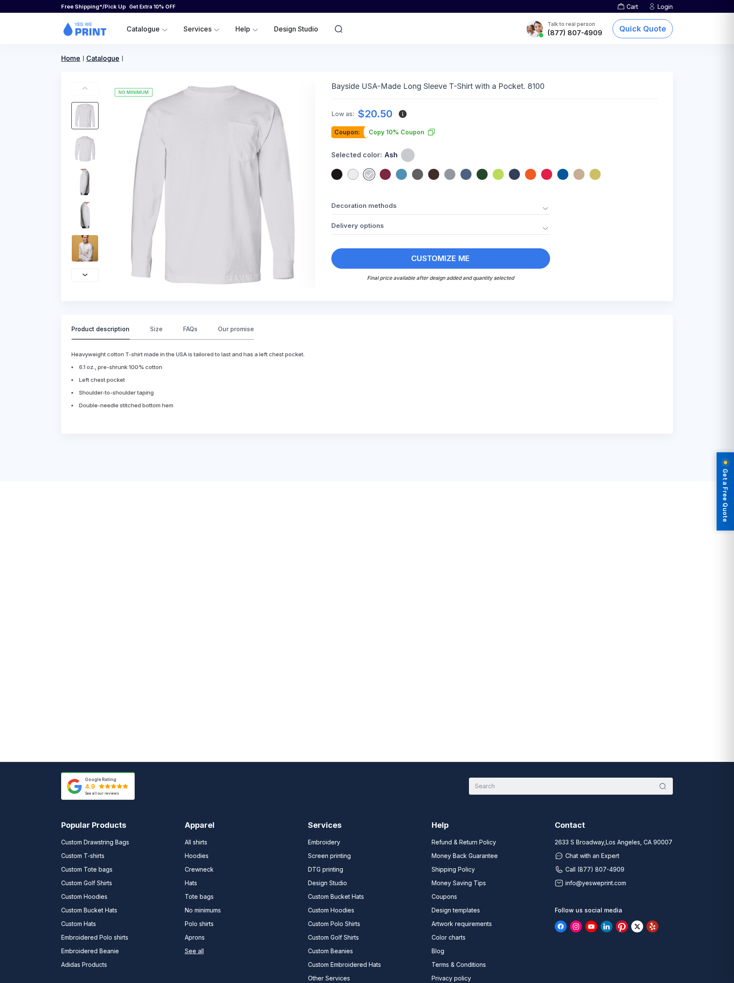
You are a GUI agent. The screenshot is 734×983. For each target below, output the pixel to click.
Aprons (195, 937)
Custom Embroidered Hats (344, 964)
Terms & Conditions (459, 964)
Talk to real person (571, 24)
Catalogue (102, 58)
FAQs (190, 328)
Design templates (456, 910)
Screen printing (329, 855)
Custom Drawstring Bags (95, 842)
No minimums (203, 910)
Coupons (444, 896)
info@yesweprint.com (595, 882)
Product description (100, 328)
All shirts (196, 842)
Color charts (449, 937)
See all (194, 951)
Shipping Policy (453, 869)
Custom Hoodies (84, 896)
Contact (570, 825)
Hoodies (197, 855)
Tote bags (199, 896)
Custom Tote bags (87, 869)
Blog (438, 951)
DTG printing (325, 869)
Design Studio (296, 29)
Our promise (236, 328)
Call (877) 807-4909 (594, 869)
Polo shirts (199, 923)
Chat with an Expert (592, 855)
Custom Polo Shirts (334, 923)
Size (156, 328)
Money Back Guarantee (465, 855)
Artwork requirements (462, 923)
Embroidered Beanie (90, 951)
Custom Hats (78, 923)
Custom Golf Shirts (86, 882)
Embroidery (324, 842)
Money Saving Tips (459, 882)
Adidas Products (84, 964)
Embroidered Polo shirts (94, 937)
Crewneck (199, 869)
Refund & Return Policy (464, 842)
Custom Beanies (330, 951)
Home (70, 58)
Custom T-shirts (82, 855)
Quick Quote (642, 28)
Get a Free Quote (725, 495)
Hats (191, 882)
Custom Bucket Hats (89, 910)
